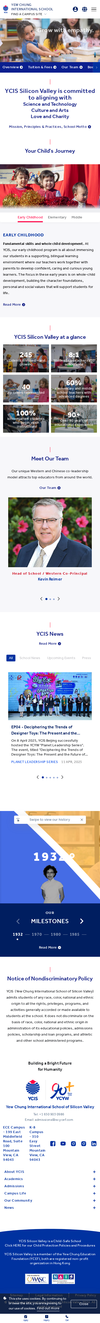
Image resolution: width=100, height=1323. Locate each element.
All (11, 658)
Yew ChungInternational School (32, 7)
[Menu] (94, 9)
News (9, 1207)
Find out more (48, 1308)
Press (86, 658)
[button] (81, 921)
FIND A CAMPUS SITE (27, 14)
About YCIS (14, 1172)
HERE (17, 1245)
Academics (13, 1179)
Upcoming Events (61, 658)
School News (30, 658)
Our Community (18, 1200)
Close (83, 1304)
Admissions (14, 1186)
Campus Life (15, 1193)
